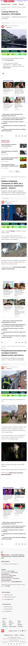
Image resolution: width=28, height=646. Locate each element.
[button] (2, 1)
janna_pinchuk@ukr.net (6, 579)
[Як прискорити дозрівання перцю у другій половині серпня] (23, 159)
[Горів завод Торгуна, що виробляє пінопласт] (23, 152)
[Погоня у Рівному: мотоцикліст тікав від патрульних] (23, 146)
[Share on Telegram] (16, 643)
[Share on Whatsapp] (14, 643)
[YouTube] (22, 631)
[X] (20, 631)
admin (6, 25)
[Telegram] (26, 631)
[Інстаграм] (24, 631)
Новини (4, 9)
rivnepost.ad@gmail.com (16, 581)
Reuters (13, 231)
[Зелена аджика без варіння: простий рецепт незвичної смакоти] (23, 166)
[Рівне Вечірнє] (11, 1)
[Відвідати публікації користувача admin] (2, 26)
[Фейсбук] (18, 631)
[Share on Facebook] (8, 643)
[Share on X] (11, 643)
